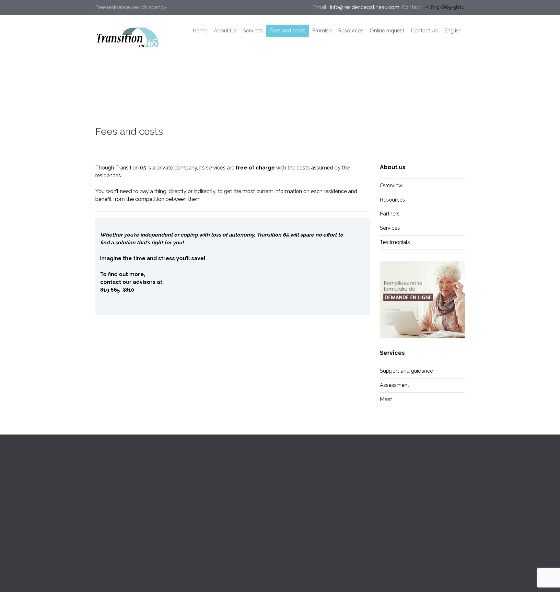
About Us (225, 31)
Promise (322, 31)
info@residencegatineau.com (364, 7)
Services (253, 31)
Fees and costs (287, 31)
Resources (350, 31)
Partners (390, 214)
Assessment (394, 385)
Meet (386, 399)
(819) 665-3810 (398, 518)
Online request (387, 31)
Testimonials (395, 242)
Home (199, 31)
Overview (391, 185)
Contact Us (424, 31)
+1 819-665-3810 (445, 7)
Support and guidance (406, 371)
